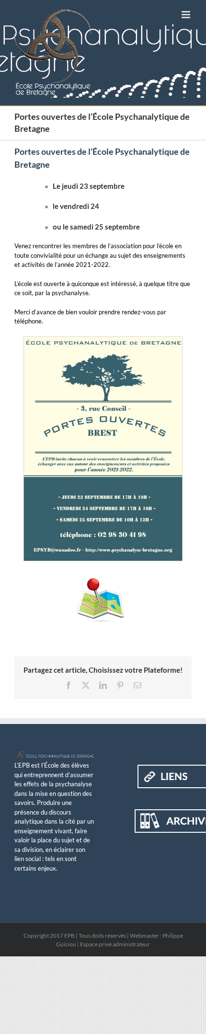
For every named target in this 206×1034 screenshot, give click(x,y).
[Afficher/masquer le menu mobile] (187, 15)
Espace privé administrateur (115, 944)
